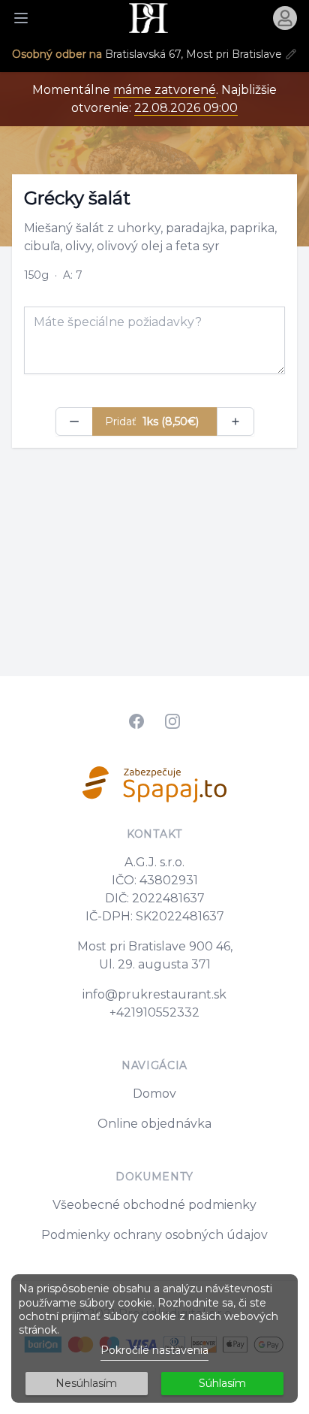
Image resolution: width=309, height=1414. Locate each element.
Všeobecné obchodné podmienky (154, 1205)
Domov (154, 1093)
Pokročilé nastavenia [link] (154, 1350)
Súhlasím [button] (222, 1383)
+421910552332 (155, 1012)
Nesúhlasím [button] (86, 1383)
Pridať (152, 421)
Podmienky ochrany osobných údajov (154, 1235)
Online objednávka (155, 1123)
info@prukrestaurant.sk (154, 994)
